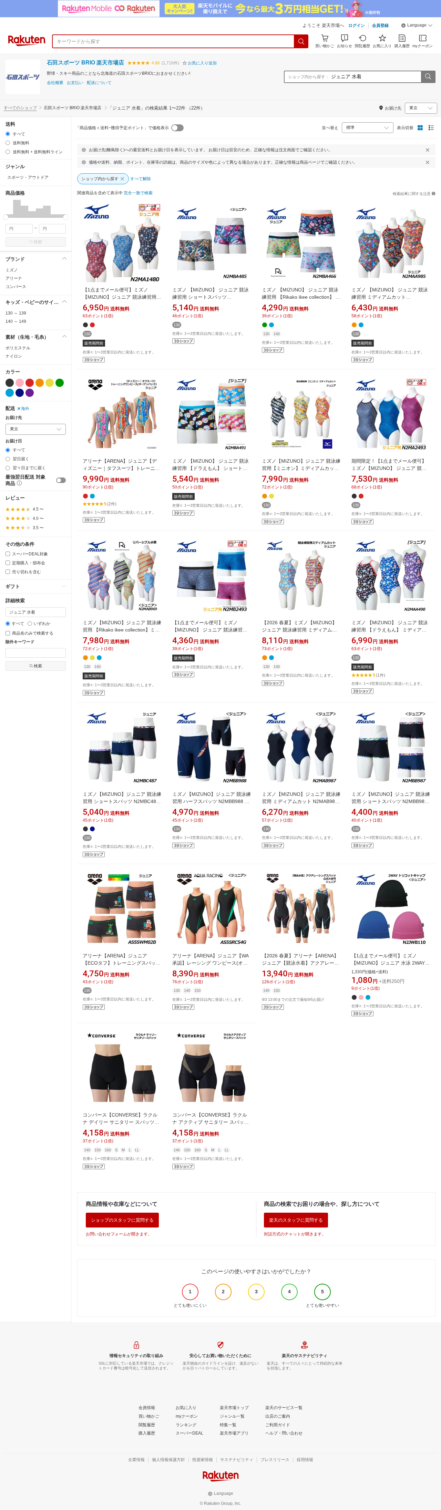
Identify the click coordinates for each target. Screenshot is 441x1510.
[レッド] (29, 383)
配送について (99, 83)
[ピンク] (20, 383)
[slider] (5, 217)
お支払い (75, 83)
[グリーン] (59, 383)
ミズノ (12, 270)
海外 (25, 408)
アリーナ (14, 278)
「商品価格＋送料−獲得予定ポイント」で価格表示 (122, 127)
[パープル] (29, 393)
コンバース (16, 286)
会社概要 (55, 83)
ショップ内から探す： (308, 76)
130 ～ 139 (16, 313)
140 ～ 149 (16, 321)
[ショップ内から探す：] (428, 76)
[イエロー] (49, 383)
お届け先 (14, 417)
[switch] (61, 480)
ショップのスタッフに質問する (122, 1220)
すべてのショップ (20, 107)
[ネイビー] (20, 393)
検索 (38, 241)
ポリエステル (18, 348)
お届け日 (14, 441)
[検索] (301, 41)
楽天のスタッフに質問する (296, 1220)
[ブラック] (10, 383)
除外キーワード (20, 642)
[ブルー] (10, 393)
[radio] (8, 134)
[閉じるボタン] (427, 149)
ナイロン (14, 356)
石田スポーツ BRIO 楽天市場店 (85, 62)
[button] (417, 26)
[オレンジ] (39, 383)
